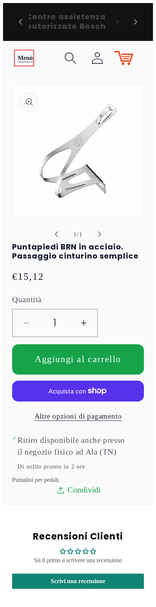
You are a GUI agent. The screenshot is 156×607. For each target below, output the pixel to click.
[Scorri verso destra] (99, 234)
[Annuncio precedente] (20, 22)
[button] (24, 58)
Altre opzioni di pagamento (78, 416)
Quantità (27, 299)
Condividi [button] (84, 489)
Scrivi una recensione (78, 581)
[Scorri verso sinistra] (56, 234)
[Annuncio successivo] (135, 22)
